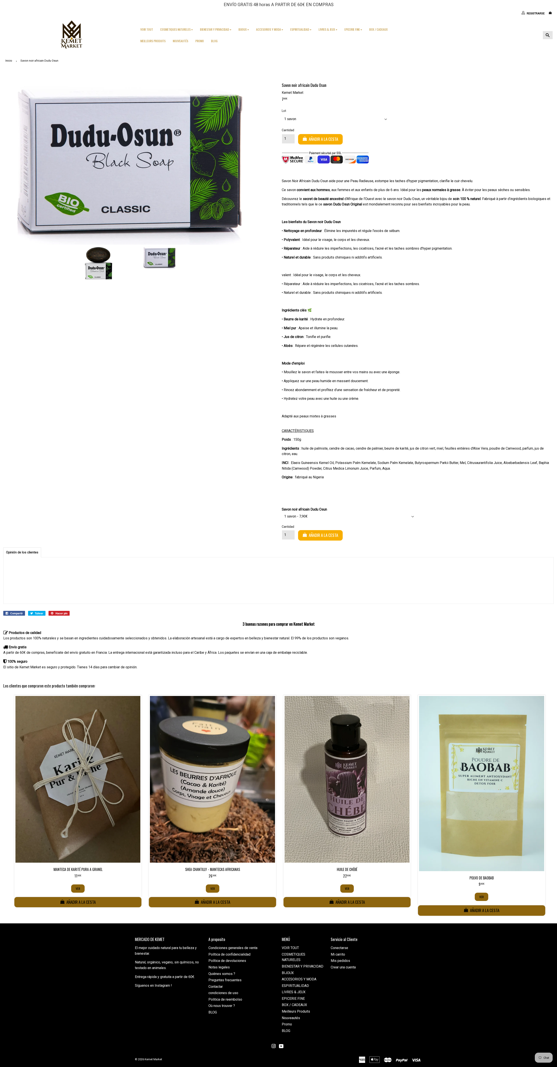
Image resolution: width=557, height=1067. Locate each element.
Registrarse (536, 13)
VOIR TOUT (146, 29)
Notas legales (219, 967)
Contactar (215, 987)
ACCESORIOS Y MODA (269, 29)
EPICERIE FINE (352, 29)
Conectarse (339, 948)
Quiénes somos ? (221, 974)
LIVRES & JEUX (327, 29)
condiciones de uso (223, 993)
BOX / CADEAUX (378, 29)
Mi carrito (338, 954)
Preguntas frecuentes (225, 980)
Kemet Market (153, 1059)
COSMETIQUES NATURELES (175, 29)
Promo (199, 41)
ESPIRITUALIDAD (300, 29)
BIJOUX (242, 29)
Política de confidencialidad (229, 954)
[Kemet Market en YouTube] (281, 1047)
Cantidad (288, 130)
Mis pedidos (340, 961)
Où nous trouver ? (221, 1006)
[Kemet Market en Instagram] (274, 1047)
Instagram (162, 985)
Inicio (8, 60)
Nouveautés (180, 41)
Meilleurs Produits (153, 41)
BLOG (214, 41)
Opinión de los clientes (22, 552)
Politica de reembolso (225, 999)
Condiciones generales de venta (232, 948)
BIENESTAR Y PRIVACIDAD (215, 29)
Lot (284, 111)
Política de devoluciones (227, 961)
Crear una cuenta (343, 967)
